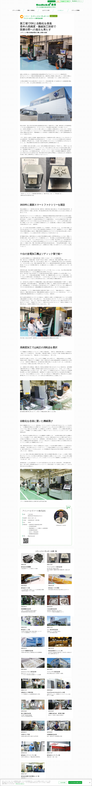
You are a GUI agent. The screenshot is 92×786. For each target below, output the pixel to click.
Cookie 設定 (62, 782)
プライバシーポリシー (20, 783)
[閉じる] (89, 782)
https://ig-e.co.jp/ (31, 536)
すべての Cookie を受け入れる (75, 782)
